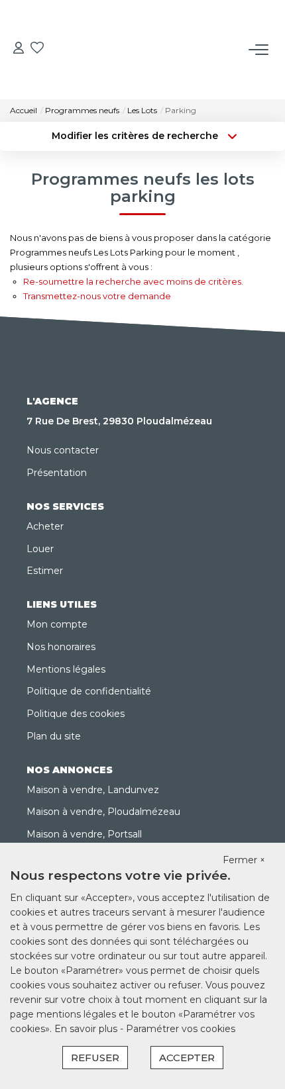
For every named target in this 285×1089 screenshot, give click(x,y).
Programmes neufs (82, 110)
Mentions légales (66, 669)
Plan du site (54, 736)
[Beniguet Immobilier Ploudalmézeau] (146, 26)
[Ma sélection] (37, 49)
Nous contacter (63, 450)
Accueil (23, 110)
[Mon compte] (18, 49)
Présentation (57, 473)
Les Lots (142, 110)
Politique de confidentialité (89, 691)
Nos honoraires (61, 647)
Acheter (45, 526)
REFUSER (95, 1057)
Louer (40, 549)
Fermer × (244, 860)
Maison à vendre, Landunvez (93, 790)
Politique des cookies (76, 714)
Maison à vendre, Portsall (84, 834)
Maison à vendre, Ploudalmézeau (103, 812)
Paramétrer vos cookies (180, 1029)
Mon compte (57, 624)
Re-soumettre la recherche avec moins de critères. (133, 281)
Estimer (45, 571)
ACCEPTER (187, 1057)
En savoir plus (87, 1029)
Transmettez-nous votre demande (97, 296)
